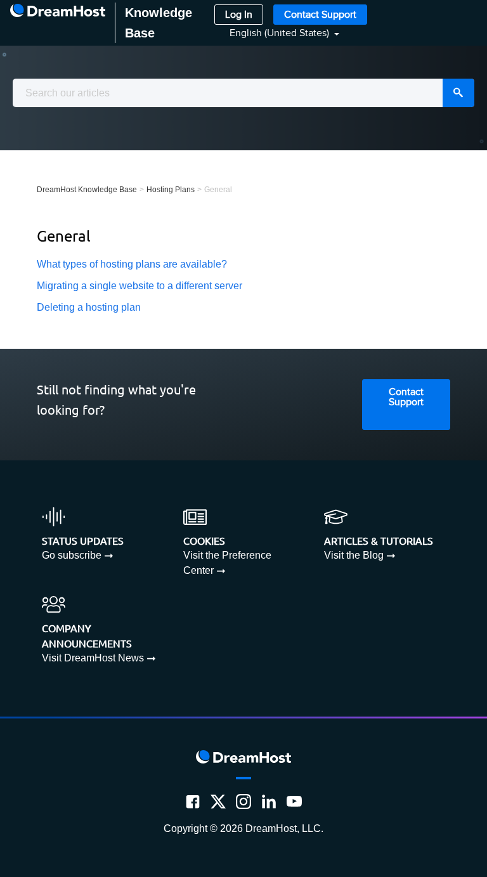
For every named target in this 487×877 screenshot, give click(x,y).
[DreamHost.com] (57, 23)
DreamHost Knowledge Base (87, 189)
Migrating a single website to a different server (139, 285)
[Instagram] (243, 801)
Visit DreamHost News (93, 658)
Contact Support (320, 15)
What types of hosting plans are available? (132, 264)
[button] (276, 33)
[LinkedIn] (269, 801)
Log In (238, 15)
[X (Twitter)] (218, 801)
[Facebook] (192, 801)
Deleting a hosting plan (89, 307)
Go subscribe (71, 555)
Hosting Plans (170, 189)
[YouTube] (294, 801)
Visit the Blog (354, 555)
